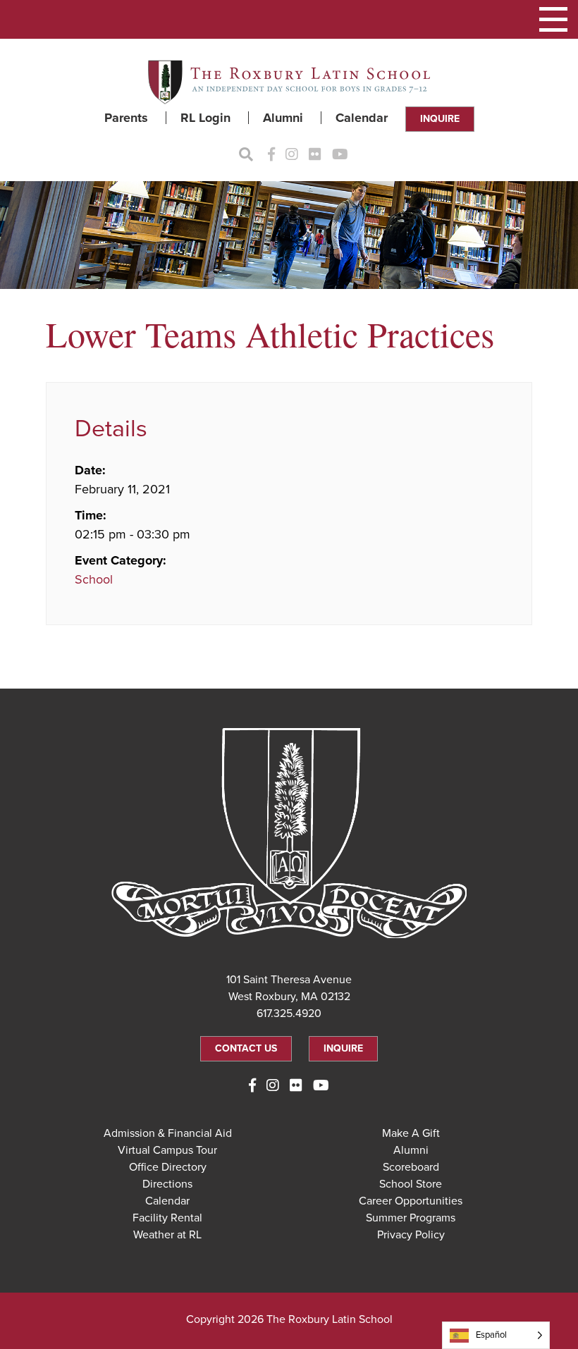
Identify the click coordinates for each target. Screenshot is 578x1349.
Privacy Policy (411, 1235)
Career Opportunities (410, 1201)
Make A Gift (411, 1133)
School (94, 579)
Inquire (440, 119)
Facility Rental (167, 1218)
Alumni (283, 117)
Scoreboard (411, 1167)
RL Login (205, 117)
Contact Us (246, 1048)
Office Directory (168, 1167)
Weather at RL (167, 1235)
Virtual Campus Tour (167, 1150)
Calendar (362, 117)
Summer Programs (410, 1218)
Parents (126, 117)
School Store (410, 1184)
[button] (553, 19)
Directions (167, 1184)
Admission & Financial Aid (168, 1133)
